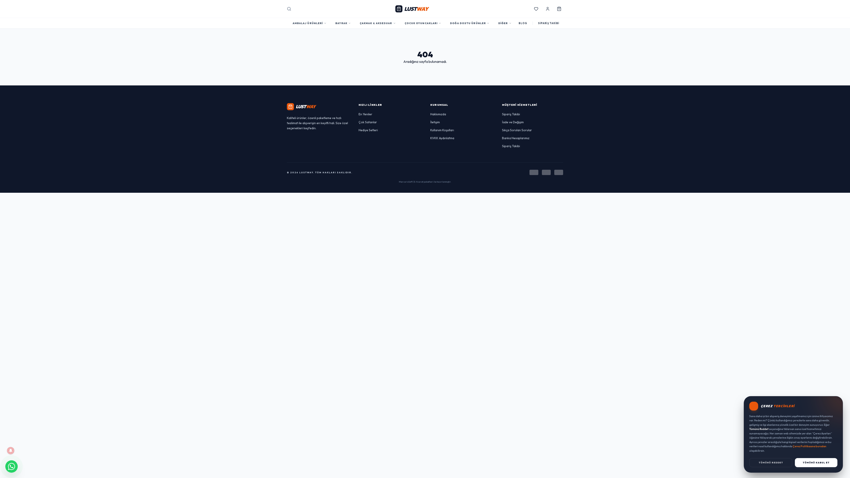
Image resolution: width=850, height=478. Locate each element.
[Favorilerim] (536, 9)
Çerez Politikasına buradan (809, 446)
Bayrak (341, 23)
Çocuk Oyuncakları (421, 23)
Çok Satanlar (368, 122)
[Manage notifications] (10, 450)
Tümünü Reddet (771, 462)
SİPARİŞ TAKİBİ (548, 23)
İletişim (435, 122)
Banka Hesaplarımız (515, 138)
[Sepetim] (559, 9)
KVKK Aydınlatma (442, 138)
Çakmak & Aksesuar (376, 23)
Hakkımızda (438, 114)
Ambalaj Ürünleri (308, 23)
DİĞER (503, 23)
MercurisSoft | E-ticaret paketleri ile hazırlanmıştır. (425, 181)
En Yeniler (365, 114)
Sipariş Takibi (511, 114)
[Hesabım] (548, 9)
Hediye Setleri (368, 130)
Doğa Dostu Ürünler (468, 23)
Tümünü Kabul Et (816, 462)
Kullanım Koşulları (442, 130)
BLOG (523, 23)
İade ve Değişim (513, 122)
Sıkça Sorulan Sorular (517, 130)
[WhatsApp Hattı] (11, 466)
